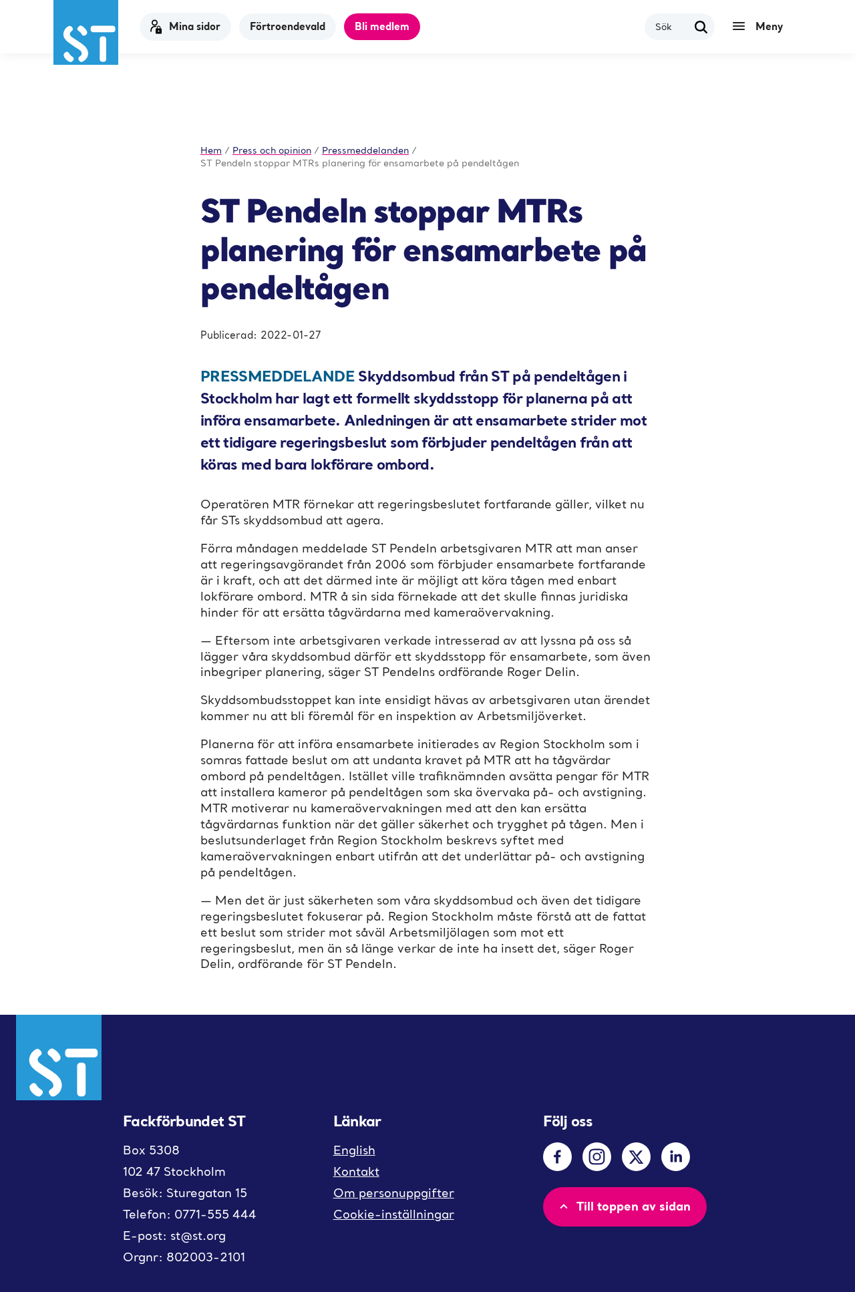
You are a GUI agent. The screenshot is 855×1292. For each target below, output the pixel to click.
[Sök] (701, 26)
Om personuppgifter (393, 1192)
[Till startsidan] (85, 32)
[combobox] (671, 26)
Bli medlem (382, 26)
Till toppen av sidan (633, 1206)
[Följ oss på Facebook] (557, 1156)
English (354, 1150)
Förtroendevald (287, 26)
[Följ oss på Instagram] (597, 1156)
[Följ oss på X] (636, 1156)
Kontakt (356, 1171)
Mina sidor (194, 26)
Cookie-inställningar (393, 1214)
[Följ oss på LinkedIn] (675, 1156)
